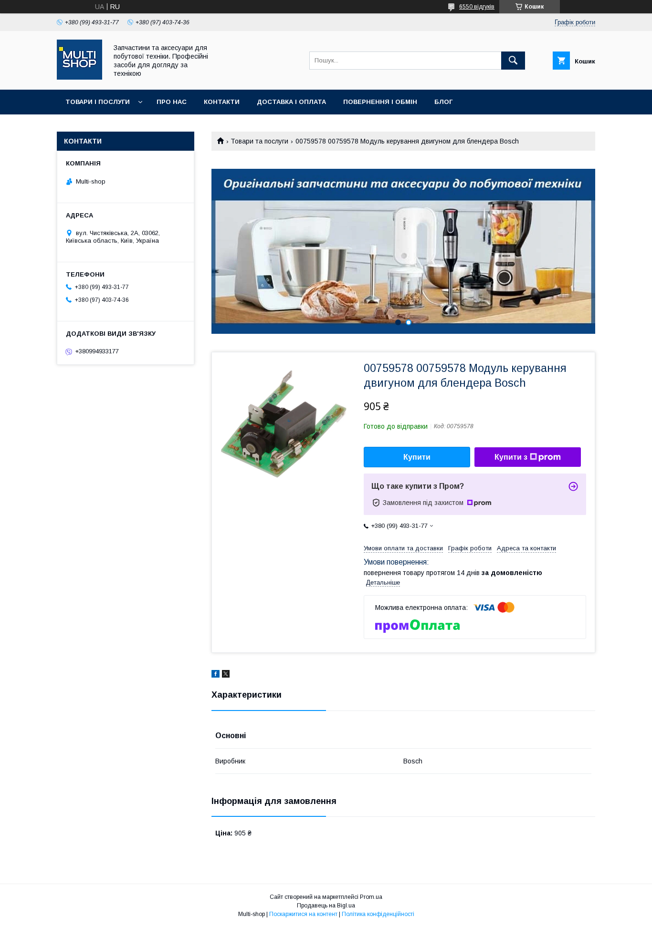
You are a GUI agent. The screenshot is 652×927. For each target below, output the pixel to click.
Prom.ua (371, 897)
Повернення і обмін (380, 101)
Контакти (222, 101)
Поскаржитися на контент (303, 914)
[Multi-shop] (79, 77)
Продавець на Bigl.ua (326, 905)
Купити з (510, 457)
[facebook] (215, 675)
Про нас (172, 101)
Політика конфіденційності (378, 914)
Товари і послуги (97, 101)
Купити (417, 457)
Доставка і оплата (291, 101)
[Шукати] (513, 61)
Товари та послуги (259, 141)
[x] (226, 675)
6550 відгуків (476, 6)
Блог (443, 101)
